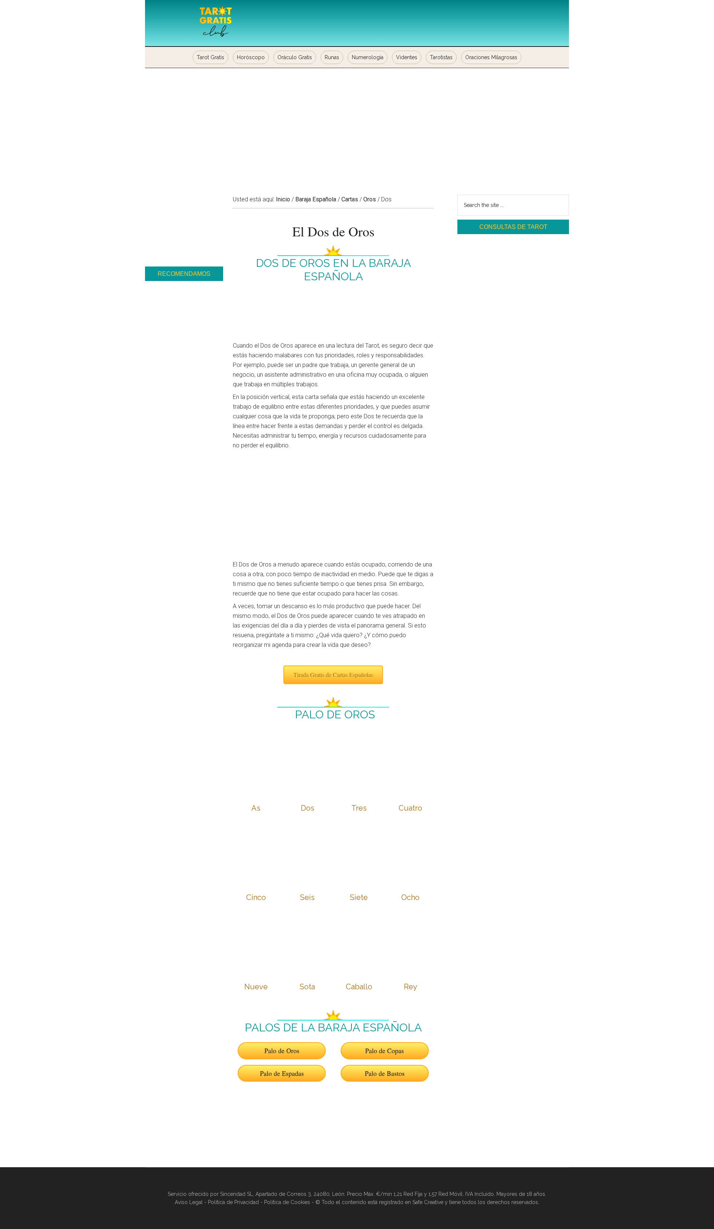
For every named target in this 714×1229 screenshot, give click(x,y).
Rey (410, 986)
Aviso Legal (189, 1202)
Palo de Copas (384, 1050)
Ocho (410, 897)
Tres (359, 808)
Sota (307, 986)
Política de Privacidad (233, 1202)
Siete (359, 897)
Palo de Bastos (385, 1073)
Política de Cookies (287, 1202)
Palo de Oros (281, 1050)
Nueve (256, 986)
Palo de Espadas (282, 1073)
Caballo (359, 986)
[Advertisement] (357, 124)
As (255, 808)
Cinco (256, 897)
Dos (307, 808)
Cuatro (410, 808)
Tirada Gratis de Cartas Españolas (333, 675)
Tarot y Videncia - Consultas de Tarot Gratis (216, 22)
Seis (307, 897)
